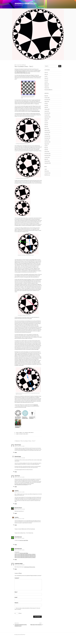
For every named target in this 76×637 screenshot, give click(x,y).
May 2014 (46, 124)
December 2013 (47, 132)
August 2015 (47, 101)
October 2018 (47, 97)
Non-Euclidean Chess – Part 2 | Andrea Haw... (25, 532)
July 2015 (46, 103)
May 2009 (46, 159)
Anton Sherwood (18, 536)
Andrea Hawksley (26, 3)
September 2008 (48, 163)
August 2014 (47, 118)
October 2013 (47, 134)
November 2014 (47, 113)
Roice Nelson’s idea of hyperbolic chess (22, 72)
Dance (46, 74)
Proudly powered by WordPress (19, 634)
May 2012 (46, 147)
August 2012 (47, 143)
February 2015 (47, 109)
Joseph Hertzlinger (19, 563)
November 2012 (47, 138)
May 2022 (46, 95)
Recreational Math (29, 432)
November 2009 (47, 155)
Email (16, 597)
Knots (46, 80)
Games (20, 432)
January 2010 (47, 151)
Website (16, 602)
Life (23, 432)
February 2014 (47, 130)
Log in (46, 169)
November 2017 (47, 99)
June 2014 (46, 122)
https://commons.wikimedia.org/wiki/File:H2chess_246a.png (25, 554)
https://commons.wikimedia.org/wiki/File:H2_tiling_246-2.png (25, 555)
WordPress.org (47, 174)
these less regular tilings (23, 540)
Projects (46, 87)
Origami (46, 85)
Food (45, 76)
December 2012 (47, 136)
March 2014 (47, 128)
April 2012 (46, 149)
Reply (16, 452)
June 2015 (46, 105)
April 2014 (46, 126)
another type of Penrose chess (29, 566)
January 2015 (47, 111)
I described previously (20, 71)
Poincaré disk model (35, 111)
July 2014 (46, 120)
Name (16, 592)
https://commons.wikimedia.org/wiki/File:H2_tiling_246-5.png (25, 556)
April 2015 (46, 107)
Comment (17, 578)
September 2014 (47, 116)
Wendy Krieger (18, 456)
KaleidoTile (36, 404)
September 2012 (47, 141)
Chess (17, 432)
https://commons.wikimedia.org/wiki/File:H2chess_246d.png (25, 557)
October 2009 (47, 157)
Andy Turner (17, 475)
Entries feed (47, 171)
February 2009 (47, 161)
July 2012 (46, 145)
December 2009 (47, 153)
